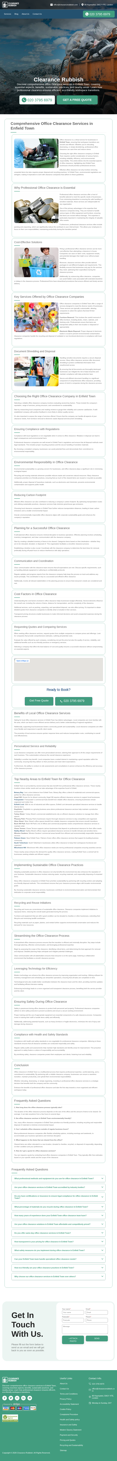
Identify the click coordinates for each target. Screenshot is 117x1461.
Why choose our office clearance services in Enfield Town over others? (45, 1277)
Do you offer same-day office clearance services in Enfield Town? (42, 1233)
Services (7, 14)
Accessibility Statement (69, 1404)
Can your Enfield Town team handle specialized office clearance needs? (45, 1259)
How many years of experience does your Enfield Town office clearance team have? (50, 1216)
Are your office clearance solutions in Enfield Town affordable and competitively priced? (52, 1224)
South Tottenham (21, 843)
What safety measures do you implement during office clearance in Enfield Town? (49, 1250)
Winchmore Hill (20, 848)
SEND (97, 1338)
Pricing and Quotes (67, 1440)
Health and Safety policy (70, 1420)
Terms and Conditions (69, 1394)
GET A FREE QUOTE (77, 100)
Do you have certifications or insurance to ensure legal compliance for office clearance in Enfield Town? (56, 1197)
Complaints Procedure (69, 1414)
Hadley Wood (19, 831)
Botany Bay (18, 792)
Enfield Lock (19, 804)
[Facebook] (4, 1398)
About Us (25, 14)
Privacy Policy (65, 1399)
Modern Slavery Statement (70, 1430)
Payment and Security (69, 1435)
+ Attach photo (73, 1339)
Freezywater (19, 800)
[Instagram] (17, 1398)
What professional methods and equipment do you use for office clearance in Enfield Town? (54, 1178)
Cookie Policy (65, 1409)
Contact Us (37, 14)
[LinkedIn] (23, 1398)
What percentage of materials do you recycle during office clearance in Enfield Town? (51, 1207)
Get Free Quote (39, 700)
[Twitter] (11, 1398)
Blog (16, 14)
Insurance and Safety (68, 1425)
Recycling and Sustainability (71, 1445)
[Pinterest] (29, 1398)
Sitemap (63, 1450)
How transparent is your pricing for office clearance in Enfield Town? (44, 1242)
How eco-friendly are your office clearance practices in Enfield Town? (44, 1268)
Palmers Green (19, 838)
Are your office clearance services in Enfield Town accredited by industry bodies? (49, 1187)
